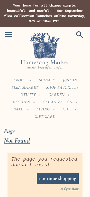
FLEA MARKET (25, 87)
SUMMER (47, 80)
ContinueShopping (57, 178)
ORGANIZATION (57, 101)
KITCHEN (21, 101)
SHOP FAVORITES (62, 87)
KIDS (67, 109)
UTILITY (28, 94)
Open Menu (71, 188)
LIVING (43, 109)
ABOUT (19, 80)
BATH (19, 109)
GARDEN (56, 94)
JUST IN (70, 80)
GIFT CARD (45, 116)
